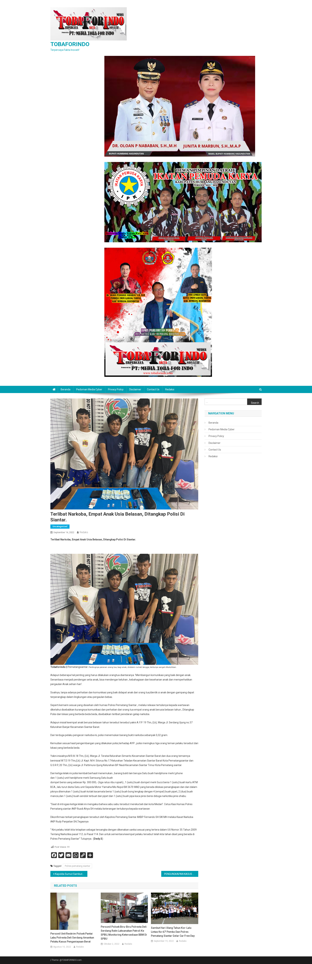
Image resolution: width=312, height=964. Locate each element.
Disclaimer (135, 389)
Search (255, 402)
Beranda (65, 389)
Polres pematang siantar (77, 866)
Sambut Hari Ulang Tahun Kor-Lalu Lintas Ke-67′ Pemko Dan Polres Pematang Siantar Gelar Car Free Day (173, 931)
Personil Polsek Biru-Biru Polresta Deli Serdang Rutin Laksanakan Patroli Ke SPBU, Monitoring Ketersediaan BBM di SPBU (124, 932)
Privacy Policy (116, 389)
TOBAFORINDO (69, 44)
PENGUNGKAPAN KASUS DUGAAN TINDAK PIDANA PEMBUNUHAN (181, 874)
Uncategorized (60, 526)
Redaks (84, 532)
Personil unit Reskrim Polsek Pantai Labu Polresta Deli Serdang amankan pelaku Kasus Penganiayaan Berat (72, 937)
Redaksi (169, 389)
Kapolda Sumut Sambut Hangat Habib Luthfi (71, 874)
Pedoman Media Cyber (89, 389)
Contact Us (153, 389)
